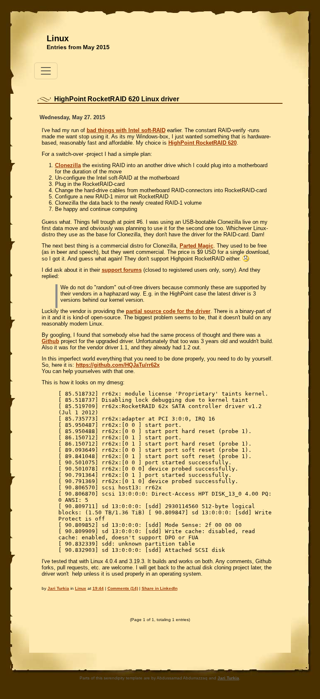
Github (50, 341)
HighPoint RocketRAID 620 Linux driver (116, 99)
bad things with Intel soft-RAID (126, 130)
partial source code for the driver (168, 311)
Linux (58, 38)
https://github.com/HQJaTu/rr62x (118, 365)
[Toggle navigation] (46, 71)
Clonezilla (68, 165)
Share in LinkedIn (160, 588)
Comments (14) (123, 588)
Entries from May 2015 (78, 47)
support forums (122, 270)
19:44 (98, 588)
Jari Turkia (58, 588)
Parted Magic (196, 246)
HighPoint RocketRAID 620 (202, 143)
